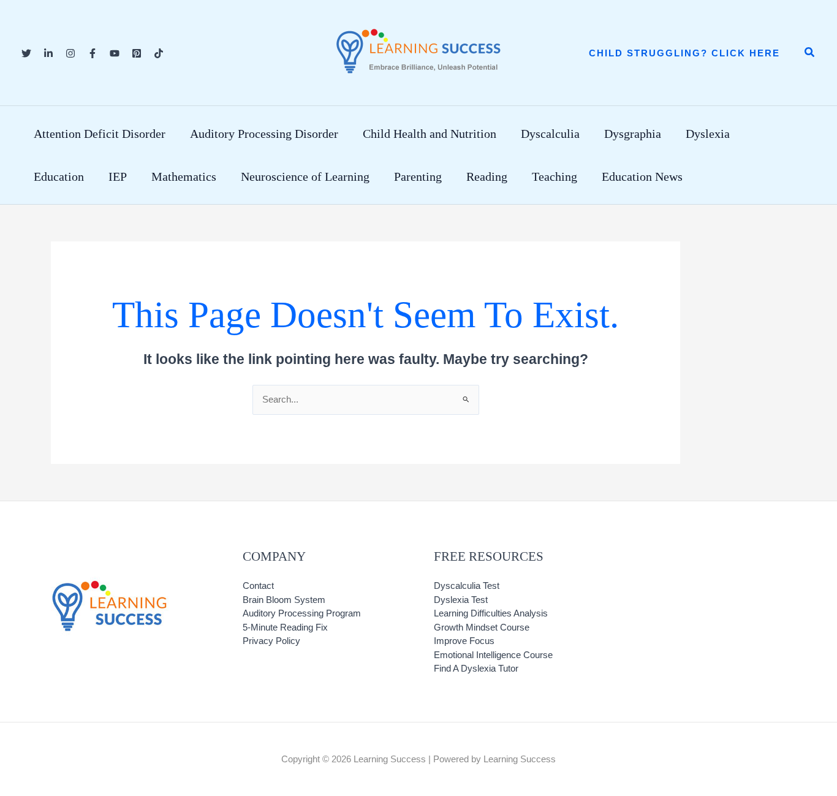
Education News (642, 176)
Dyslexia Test (461, 599)
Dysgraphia (632, 133)
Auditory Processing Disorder (264, 133)
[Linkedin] (48, 53)
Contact (258, 585)
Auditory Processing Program (302, 613)
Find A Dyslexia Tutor (476, 668)
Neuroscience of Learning (305, 176)
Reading (486, 176)
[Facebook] (92, 53)
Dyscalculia (550, 133)
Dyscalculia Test (466, 585)
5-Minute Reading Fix (285, 627)
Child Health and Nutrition (429, 133)
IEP (117, 176)
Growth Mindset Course (481, 627)
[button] (684, 53)
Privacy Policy (271, 640)
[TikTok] (159, 53)
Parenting (418, 176)
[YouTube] (114, 53)
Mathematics (183, 176)
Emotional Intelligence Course (493, 655)
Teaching (554, 176)
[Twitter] (26, 53)
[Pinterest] (137, 53)
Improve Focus (464, 640)
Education (59, 176)
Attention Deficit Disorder (99, 133)
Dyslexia (708, 133)
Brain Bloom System (284, 599)
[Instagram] (70, 53)
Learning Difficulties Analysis (491, 613)
